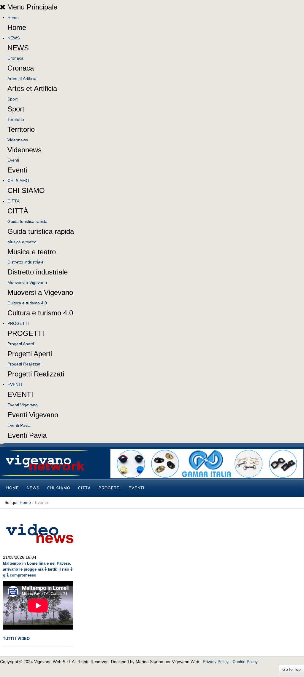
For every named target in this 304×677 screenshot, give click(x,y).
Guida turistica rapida (27, 221)
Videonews (17, 140)
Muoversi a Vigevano (27, 282)
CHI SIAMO (18, 180)
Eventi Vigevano (22, 405)
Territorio (15, 119)
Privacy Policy (216, 661)
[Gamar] (206, 463)
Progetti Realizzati (24, 364)
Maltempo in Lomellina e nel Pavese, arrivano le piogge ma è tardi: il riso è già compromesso (37, 569)
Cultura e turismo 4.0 (27, 303)
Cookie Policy (245, 661)
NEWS (13, 38)
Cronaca (15, 58)
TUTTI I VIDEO (16, 638)
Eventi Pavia (19, 425)
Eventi (13, 160)
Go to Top (291, 669)
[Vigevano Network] (44, 463)
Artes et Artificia (22, 78)
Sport (12, 99)
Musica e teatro (22, 241)
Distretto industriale (25, 262)
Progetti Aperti (20, 343)
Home (13, 17)
